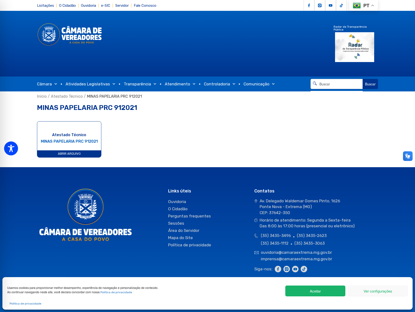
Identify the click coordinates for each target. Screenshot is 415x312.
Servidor (122, 5)
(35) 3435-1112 (274, 243)
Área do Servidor (183, 230)
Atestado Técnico (67, 96)
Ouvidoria (88, 5)
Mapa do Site (180, 237)
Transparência (137, 84)
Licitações (45, 5)
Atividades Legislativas (88, 84)
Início (42, 96)
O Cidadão (67, 5)
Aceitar (315, 290)
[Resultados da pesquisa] (337, 92)
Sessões (176, 223)
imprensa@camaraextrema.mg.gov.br (296, 258)
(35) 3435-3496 (276, 235)
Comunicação (256, 84)
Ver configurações (378, 290)
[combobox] (337, 84)
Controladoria (217, 84)
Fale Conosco (145, 5)
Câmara (44, 84)
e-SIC (105, 5)
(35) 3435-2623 (312, 235)
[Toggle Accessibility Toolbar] (11, 148)
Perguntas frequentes (189, 216)
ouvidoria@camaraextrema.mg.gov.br (297, 252)
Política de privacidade (116, 292)
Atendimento (177, 84)
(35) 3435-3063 (309, 243)
